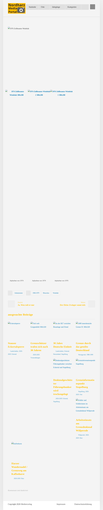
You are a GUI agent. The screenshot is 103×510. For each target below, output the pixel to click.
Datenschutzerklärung (83, 504)
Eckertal (14, 354)
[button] (92, 6)
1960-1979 (36, 293)
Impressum (61, 504)
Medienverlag (26, 504)
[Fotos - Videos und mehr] (16, 8)
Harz (81, 438)
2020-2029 (36, 355)
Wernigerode (82, 355)
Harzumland (57, 354)
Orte (81, 394)
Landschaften (14, 351)
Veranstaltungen (35, 358)
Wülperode (81, 435)
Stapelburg (64, 354)
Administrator (18, 293)
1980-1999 (90, 355)
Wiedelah (55, 293)
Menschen (46, 293)
